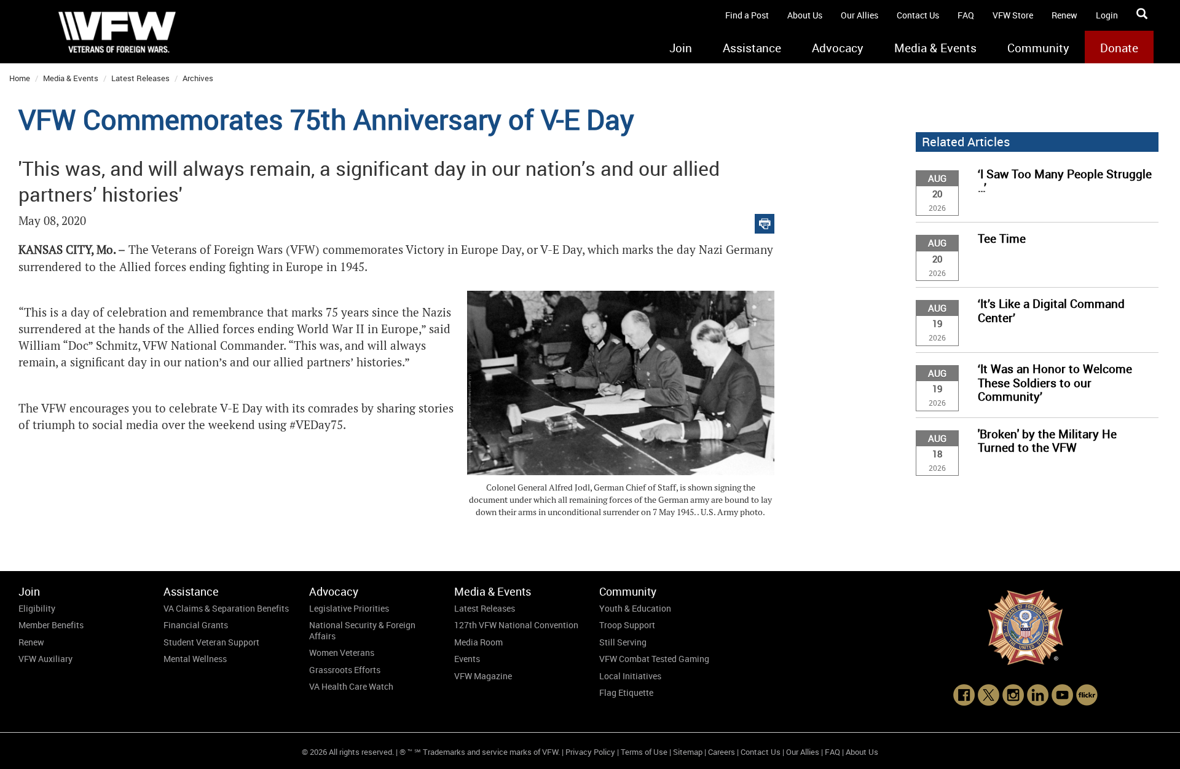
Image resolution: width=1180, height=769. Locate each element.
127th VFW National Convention (516, 625)
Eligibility (36, 608)
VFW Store (1013, 15)
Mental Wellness (195, 658)
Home (19, 78)
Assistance (752, 48)
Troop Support (627, 625)
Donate (1119, 48)
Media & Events (935, 48)
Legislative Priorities (349, 608)
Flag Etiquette (626, 692)
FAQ (966, 15)
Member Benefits (51, 625)
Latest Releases (140, 78)
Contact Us (918, 15)
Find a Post (747, 15)
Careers (721, 751)
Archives (198, 78)
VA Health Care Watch (351, 686)
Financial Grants (195, 625)
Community (1038, 48)
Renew (1064, 15)
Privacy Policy (590, 751)
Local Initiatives (630, 676)
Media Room (478, 642)
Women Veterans (341, 652)
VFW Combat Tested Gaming (654, 658)
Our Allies (859, 15)
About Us (804, 15)
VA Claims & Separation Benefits (226, 608)
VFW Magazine (483, 676)
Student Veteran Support (211, 642)
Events (467, 658)
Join (680, 48)
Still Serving (623, 642)
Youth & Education (635, 608)
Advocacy (837, 48)
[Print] (764, 221)
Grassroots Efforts (344, 670)
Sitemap (687, 751)
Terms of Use (644, 751)
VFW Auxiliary (45, 658)
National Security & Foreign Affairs (362, 630)
